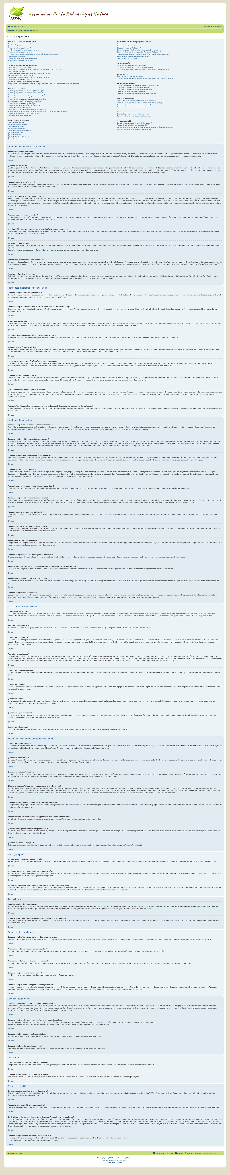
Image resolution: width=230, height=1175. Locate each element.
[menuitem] (21, 26)
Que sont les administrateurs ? (127, 44)
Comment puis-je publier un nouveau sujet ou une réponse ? (27, 91)
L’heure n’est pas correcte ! (16, 71)
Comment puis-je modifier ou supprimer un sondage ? (25, 101)
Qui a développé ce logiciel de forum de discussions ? (134, 123)
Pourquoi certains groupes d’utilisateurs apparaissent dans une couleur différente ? (144, 54)
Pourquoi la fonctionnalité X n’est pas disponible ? (133, 125)
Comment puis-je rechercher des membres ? (131, 91)
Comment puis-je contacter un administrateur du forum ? (135, 129)
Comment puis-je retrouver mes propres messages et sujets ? (137, 93)
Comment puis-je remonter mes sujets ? (21, 115)
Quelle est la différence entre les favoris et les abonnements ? (137, 101)
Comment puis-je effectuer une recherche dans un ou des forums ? (139, 85)
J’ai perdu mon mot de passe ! (17, 56)
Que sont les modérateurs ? (126, 46)
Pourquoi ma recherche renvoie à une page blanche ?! (134, 89)
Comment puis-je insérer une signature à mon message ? (26, 95)
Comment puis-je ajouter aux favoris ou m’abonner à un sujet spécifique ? (140, 103)
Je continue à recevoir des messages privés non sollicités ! (136, 67)
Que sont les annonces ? (16, 133)
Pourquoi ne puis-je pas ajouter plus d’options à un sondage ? (27, 99)
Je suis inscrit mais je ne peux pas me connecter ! (24, 50)
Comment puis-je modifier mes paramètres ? (22, 67)
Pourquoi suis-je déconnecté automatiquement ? (23, 58)
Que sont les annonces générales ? (19, 130)
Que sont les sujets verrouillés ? (18, 137)
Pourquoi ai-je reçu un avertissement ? (20, 107)
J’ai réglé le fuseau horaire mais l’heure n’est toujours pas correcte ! (29, 73)
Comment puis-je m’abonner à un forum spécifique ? (134, 105)
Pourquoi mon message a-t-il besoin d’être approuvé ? (25, 113)
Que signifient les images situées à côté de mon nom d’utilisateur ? (29, 77)
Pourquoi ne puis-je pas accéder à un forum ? (22, 103)
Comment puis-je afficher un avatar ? (20, 79)
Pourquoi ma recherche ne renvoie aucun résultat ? (133, 87)
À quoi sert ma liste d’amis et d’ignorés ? (130, 76)
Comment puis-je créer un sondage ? (20, 97)
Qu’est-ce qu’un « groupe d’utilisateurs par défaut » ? (134, 56)
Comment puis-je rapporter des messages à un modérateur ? (27, 109)
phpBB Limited (65, 1093)
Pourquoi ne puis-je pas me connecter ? (20, 52)
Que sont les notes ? (14, 135)
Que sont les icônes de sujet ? (17, 139)
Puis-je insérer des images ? (17, 128)
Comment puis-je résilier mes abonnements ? (131, 107)
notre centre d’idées (135, 1107)
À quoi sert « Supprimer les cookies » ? (20, 60)
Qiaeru (125, 1160)
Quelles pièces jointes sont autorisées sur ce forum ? (134, 114)
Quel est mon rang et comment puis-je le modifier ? (24, 82)
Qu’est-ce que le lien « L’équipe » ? (128, 58)
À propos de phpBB (23, 1095)
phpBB (109, 1158)
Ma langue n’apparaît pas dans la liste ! (20, 75)
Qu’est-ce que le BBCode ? (16, 122)
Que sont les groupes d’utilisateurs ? (129, 48)
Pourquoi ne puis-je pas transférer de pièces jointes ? (25, 105)
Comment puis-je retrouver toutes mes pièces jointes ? (134, 116)
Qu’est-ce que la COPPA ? (16, 46)
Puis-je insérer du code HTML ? (18, 124)
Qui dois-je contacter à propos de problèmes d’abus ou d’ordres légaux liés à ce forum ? (145, 127)
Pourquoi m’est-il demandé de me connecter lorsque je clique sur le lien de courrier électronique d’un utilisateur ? (44, 83)
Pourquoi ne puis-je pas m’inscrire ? (19, 48)
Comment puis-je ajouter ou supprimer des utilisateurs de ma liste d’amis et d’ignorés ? (145, 78)
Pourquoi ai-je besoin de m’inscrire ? (19, 44)
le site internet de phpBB (103, 352)
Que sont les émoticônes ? (16, 126)
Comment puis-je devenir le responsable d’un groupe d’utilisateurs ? (139, 52)
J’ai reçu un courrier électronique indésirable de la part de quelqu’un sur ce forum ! (143, 69)
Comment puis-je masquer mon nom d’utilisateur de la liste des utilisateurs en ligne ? (35, 69)
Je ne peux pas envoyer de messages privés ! (132, 65)
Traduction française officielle (112, 1160)
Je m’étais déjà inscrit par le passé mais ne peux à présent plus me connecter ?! (33, 54)
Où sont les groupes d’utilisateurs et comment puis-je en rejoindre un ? (140, 50)
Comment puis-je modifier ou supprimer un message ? (25, 93)
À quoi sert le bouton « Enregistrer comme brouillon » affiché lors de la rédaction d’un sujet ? (37, 111)
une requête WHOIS (209, 1119)
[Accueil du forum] (62, 14)
